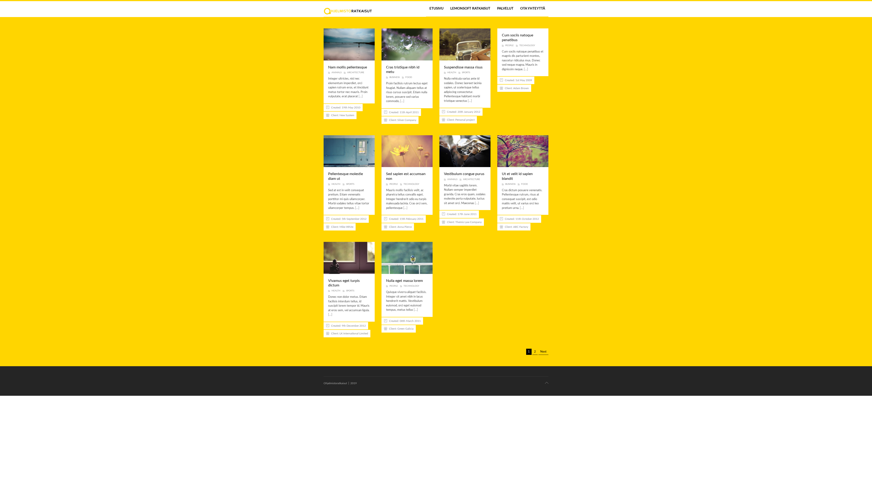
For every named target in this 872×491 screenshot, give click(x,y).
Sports (466, 72)
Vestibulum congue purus (464, 174)
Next (543, 351)
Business (394, 77)
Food (408, 77)
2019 (353, 383)
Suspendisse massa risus (463, 67)
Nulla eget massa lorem (404, 281)
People (509, 45)
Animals (337, 72)
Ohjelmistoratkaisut (335, 383)
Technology (527, 45)
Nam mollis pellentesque (347, 67)
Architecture (355, 72)
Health (451, 72)
